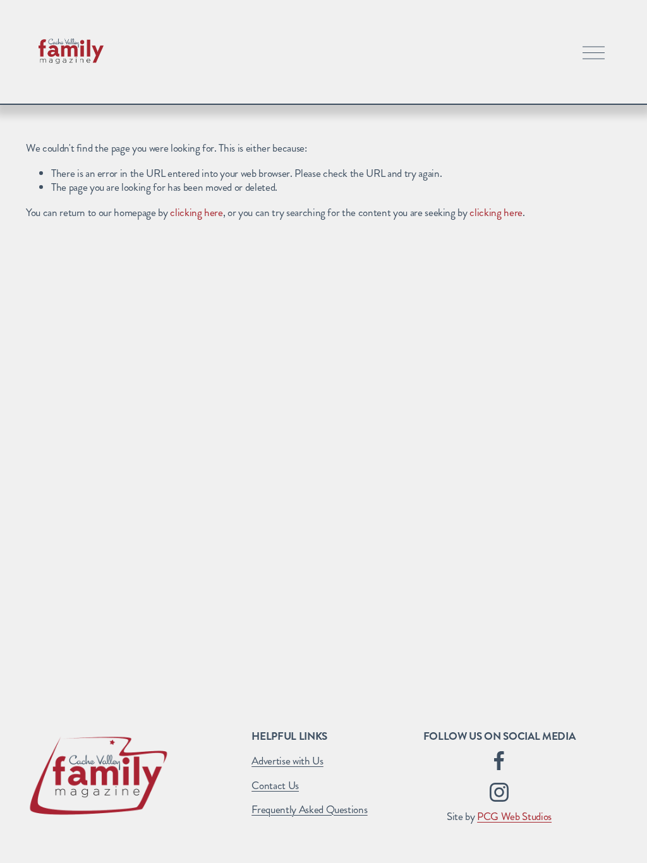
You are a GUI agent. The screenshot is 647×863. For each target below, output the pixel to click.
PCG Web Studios (514, 816)
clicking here (196, 212)
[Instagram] (499, 792)
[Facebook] (499, 761)
